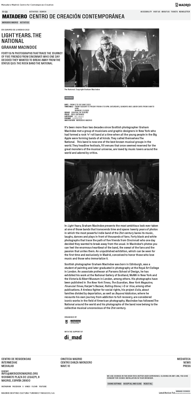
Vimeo (27, 387)
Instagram (6, 387)
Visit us (156, 12)
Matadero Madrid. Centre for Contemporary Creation (27, 5)
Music (81, 116)
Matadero (14, 16)
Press (187, 366)
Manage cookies (183, 391)
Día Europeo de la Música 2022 (15, 30)
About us (165, 12)
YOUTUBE (43, 387)
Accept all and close (132, 384)
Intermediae (9, 362)
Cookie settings (114, 384)
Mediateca (184, 359)
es (3, 12)
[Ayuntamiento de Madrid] (183, 5)
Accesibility (146, 12)
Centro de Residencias (16, 359)
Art (76, 116)
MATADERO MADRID (10, 23)
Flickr (34, 387)
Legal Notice (165, 393)
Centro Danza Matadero (76, 362)
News (187, 362)
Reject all (148, 384)
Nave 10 (65, 366)
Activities (33, 12)
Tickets (174, 12)
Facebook (16, 387)
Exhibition (77, 118)
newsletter (184, 12)
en (6, 12)
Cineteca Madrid (71, 359)
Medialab (7, 366)
